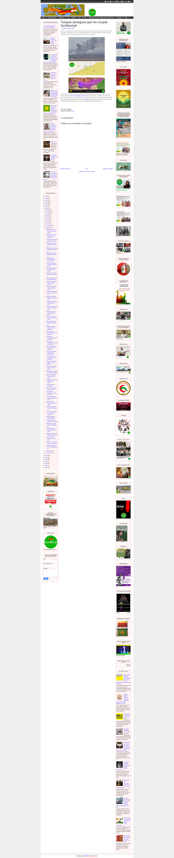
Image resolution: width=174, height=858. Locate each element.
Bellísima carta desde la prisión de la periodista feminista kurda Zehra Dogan (54, 93)
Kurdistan (119, 17)
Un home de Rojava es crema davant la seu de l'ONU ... (52, 398)
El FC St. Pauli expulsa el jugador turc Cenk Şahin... (51, 363)
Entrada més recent (65, 168)
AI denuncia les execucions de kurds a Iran (127, 715)
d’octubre (48, 227)
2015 (46, 200)
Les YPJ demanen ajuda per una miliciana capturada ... (51, 413)
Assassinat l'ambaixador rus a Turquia (127, 730)
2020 (46, 455)
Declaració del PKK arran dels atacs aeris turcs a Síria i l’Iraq (127, 838)
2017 (46, 204)
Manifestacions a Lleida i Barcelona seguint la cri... (51, 254)
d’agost (48, 223)
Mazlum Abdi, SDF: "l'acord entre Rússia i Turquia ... (51, 403)
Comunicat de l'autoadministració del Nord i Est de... (51, 338)
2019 (46, 208)
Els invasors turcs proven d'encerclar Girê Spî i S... (51, 274)
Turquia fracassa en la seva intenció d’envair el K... (51, 245)
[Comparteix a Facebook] (69, 109)
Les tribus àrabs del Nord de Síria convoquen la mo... (51, 293)
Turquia (74, 17)
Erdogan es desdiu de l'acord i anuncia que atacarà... (51, 231)
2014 (46, 198)
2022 (46, 459)
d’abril (47, 215)
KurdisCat (61, 17)
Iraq (68, 17)
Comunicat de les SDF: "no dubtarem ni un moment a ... (51, 236)
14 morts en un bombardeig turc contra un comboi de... (51, 343)
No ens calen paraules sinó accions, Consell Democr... (51, 264)
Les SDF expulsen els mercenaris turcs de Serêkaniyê (51, 358)
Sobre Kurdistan (52, 17)
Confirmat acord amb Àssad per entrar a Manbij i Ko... (50, 328)
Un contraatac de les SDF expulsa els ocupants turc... (51, 308)
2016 (46, 202)
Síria (84, 17)
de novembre (49, 450)
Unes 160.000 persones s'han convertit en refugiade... (51, 348)
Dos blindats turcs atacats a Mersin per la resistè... (51, 381)
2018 (46, 206)
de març (48, 213)
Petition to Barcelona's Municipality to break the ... (51, 323)
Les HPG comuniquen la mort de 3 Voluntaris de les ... (51, 447)
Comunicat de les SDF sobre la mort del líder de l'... (51, 425)
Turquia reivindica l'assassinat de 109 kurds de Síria (51, 259)
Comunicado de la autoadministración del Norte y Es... (51, 333)
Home (43, 17)
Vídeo (126, 17)
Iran (80, 17)
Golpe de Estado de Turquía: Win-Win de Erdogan (54, 41)
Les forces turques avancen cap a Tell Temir (50, 438)
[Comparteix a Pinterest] (71, 109)
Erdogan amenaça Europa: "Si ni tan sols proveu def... (52, 250)
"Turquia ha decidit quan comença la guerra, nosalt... (51, 288)
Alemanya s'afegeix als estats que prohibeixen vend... (51, 298)
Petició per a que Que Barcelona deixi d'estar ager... (51, 318)
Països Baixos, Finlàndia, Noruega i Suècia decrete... (51, 269)
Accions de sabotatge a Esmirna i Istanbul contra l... (51, 376)
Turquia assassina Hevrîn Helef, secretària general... (51, 283)
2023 (46, 461)
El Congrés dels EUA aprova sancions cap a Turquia (51, 430)
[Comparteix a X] (67, 109)
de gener (48, 209)
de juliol (48, 221)
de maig (48, 217)
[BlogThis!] (65, 109)
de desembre (49, 452)
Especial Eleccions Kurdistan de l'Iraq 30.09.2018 (101, 17)
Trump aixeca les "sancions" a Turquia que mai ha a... (51, 393)
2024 (46, 463)
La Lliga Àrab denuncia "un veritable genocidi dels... (52, 303)
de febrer (48, 211)
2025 (46, 465)
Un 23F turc (53, 141)
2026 (46, 467)
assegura (87, 99)
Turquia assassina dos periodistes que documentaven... (51, 353)
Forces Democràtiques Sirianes (78, 95)
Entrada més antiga (108, 168)
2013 (46, 196)
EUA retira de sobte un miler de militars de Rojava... (51, 313)
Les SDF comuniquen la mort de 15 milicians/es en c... (51, 408)
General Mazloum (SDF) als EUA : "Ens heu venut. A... (51, 368)
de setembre (49, 225)
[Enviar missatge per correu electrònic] (62, 109)
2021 (46, 457)
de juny (48, 219)
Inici (87, 168)
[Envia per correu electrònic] (64, 109)
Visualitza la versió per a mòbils (86, 171)
